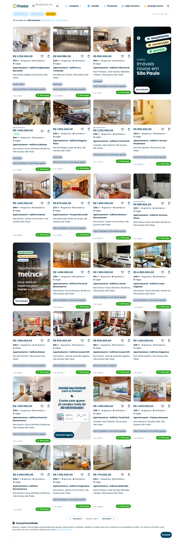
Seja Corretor (132, 6)
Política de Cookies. (64, 529)
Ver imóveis (142, 89)
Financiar (112, 6)
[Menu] (168, 6)
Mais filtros (51, 14)
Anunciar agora (64, 434)
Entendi (166, 534)
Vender (95, 6)
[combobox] (62, 20)
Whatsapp (44, 95)
